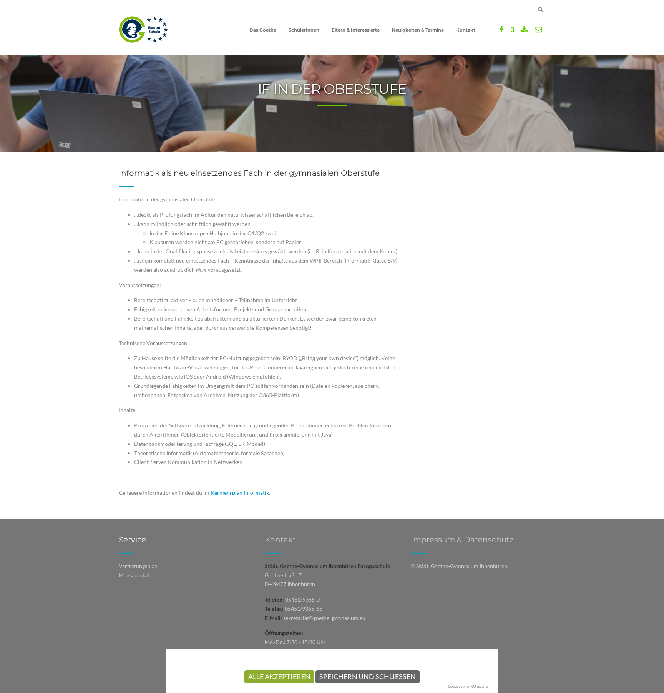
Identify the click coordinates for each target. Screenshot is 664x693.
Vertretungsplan (138, 566)
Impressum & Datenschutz (462, 539)
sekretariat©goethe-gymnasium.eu (324, 618)
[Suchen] (540, 9)
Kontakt (280, 539)
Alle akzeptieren (279, 677)
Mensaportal (134, 575)
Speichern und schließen (367, 677)
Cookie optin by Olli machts (468, 686)
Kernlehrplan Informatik (240, 492)
